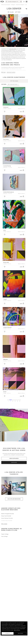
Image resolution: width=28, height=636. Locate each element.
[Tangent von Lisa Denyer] (14, 284)
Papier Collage (4, 534)
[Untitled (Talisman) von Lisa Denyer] (14, 316)
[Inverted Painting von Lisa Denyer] (14, 155)
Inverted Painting (7, 165)
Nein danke (20, 633)
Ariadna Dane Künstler (6, 520)
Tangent (5, 299)
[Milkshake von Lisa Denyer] (14, 346)
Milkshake (5, 359)
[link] (21, 1)
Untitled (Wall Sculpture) (8, 192)
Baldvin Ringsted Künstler (7, 513)
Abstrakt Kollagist (20, 4)
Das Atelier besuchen (14, 499)
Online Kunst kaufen (5, 4)
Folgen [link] (10, 12)
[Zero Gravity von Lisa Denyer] (14, 126)
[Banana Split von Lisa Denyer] (14, 249)
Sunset (4, 391)
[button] (26, 1)
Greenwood (5, 107)
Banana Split (6, 262)
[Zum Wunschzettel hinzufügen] (4, 111)
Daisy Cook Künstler (6, 516)
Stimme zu (7, 633)
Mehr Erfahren (14, 458)
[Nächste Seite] (20, 401)
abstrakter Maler (12, 48)
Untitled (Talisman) (7, 327)
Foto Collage (4, 536)
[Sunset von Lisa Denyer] (14, 378)
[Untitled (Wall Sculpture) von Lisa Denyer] (14, 182)
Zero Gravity (6, 139)
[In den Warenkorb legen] (23, 111)
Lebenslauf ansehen (11, 72)
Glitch (4, 230)
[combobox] (12, 84)
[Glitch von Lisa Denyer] (14, 214)
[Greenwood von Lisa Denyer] (14, 96)
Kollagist (13, 4)
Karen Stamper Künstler (7, 518)
